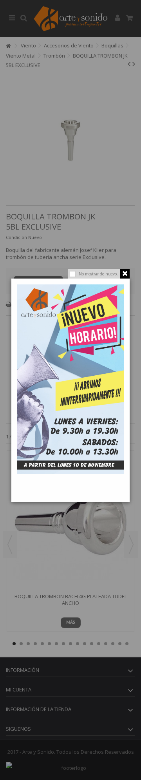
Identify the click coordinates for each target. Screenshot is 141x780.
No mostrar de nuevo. (98, 274)
